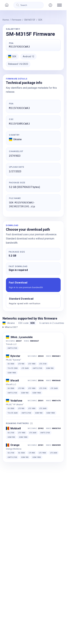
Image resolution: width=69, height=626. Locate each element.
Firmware (16, 20)
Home (6, 20)
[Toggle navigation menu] (59, 5)
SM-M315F (29, 20)
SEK (40, 20)
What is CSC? (11, 327)
